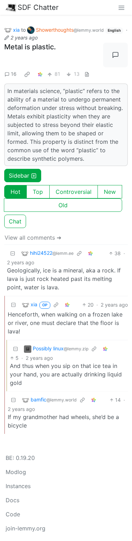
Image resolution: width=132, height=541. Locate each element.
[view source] (87, 74)
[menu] (121, 7)
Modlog (16, 471)
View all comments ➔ (33, 237)
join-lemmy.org (25, 528)
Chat (15, 221)
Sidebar (19, 175)
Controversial (74, 191)
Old (63, 205)
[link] (27, 74)
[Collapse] (12, 253)
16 (14, 74)
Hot (15, 191)
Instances (18, 486)
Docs (12, 500)
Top (38, 191)
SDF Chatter (38, 7)
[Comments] (115, 55)
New (110, 191)
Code (13, 514)
